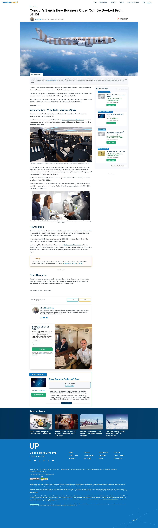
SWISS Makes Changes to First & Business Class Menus (40, 433)
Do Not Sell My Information (38, 471)
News (95, 2)
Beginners (102, 455)
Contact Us (118, 458)
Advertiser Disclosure (149, 3)
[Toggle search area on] (144, 2)
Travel (121, 2)
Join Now (42, 349)
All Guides (43, 469)
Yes (73, 300)
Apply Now (39, 394)
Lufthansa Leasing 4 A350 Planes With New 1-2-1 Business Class (115, 434)
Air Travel (87, 458)
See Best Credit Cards (117, 166)
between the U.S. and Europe (72, 263)
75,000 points (69, 386)
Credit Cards (103, 2)
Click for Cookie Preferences (108, 469)
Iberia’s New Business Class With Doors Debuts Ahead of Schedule (91, 434)
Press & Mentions (92, 469)
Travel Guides (89, 455)
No (85, 300)
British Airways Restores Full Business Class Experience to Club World (65, 434)
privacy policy (44, 353)
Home (31, 6)
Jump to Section (36, 74)
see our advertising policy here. (110, 499)
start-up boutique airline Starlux (73, 120)
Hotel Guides (103, 452)
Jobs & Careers (119, 455)
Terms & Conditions (53, 469)
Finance (87, 452)
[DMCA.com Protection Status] (35, 479)
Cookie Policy (81, 469)
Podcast (117, 452)
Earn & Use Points (133, 2)
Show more (65, 403)
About (101, 458)
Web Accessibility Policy (68, 469)
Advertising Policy (51, 80)
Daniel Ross (38, 19)
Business (113, 2)
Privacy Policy (34, 469)
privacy (40, 352)
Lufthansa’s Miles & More (72, 245)
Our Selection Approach (121, 89)
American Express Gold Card (115, 151)
